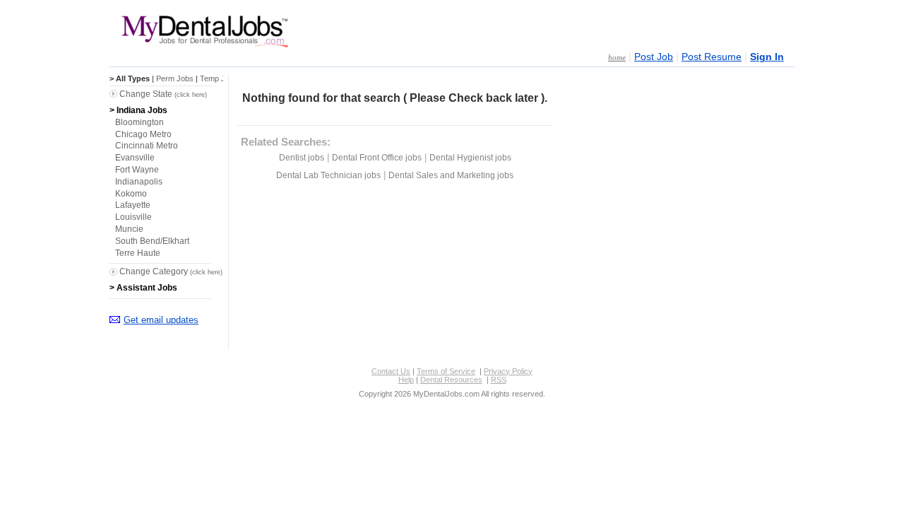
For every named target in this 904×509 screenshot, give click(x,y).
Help (406, 379)
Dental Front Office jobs (377, 158)
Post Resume (712, 57)
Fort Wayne (137, 170)
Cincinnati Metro (146, 146)
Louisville (133, 217)
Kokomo (131, 194)
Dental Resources (451, 379)
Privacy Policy (508, 371)
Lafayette (132, 205)
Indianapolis (138, 182)
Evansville (135, 158)
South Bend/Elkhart (152, 241)
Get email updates (161, 320)
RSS (498, 379)
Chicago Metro (143, 134)
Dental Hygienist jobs (470, 158)
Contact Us (390, 371)
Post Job (653, 57)
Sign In (767, 57)
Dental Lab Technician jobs (328, 175)
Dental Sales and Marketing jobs (450, 175)
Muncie (129, 229)
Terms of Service (446, 371)
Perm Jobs (175, 78)
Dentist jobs (301, 158)
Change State (163, 94)
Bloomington (139, 122)
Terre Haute (137, 253)
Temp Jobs (219, 78)
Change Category (170, 271)
